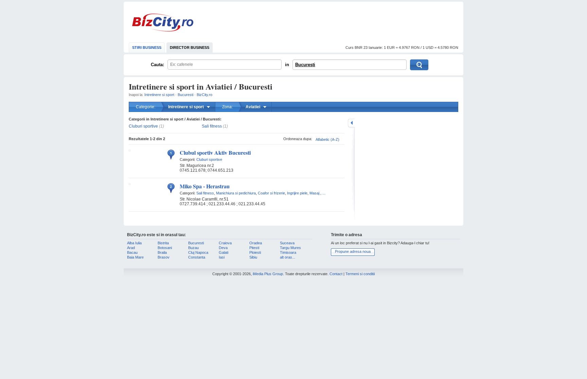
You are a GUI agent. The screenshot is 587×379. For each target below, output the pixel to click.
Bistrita (163, 243)
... (323, 193)
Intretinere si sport (159, 95)
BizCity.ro (162, 23)
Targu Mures (290, 248)
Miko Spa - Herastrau (205, 186)
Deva (223, 248)
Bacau (132, 252)
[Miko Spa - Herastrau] (129, 183)
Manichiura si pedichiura (236, 193)
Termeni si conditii (360, 274)
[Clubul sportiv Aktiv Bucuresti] (129, 150)
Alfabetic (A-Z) (327, 139)
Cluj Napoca (198, 252)
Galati (223, 252)
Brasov (164, 257)
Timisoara (288, 252)
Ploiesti (255, 252)
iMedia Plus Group (268, 274)
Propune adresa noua (353, 251)
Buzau (193, 248)
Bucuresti (305, 64)
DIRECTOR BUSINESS (189, 47)
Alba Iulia (134, 243)
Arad (131, 248)
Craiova (225, 243)
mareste (351, 123)
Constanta (196, 257)
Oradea (255, 243)
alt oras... (287, 257)
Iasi (222, 257)
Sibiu (253, 257)
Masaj (314, 193)
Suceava (287, 243)
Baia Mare (135, 257)
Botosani (165, 248)
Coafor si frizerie (271, 193)
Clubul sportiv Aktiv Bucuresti (215, 152)
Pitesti (254, 248)
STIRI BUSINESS (146, 47)
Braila (162, 252)
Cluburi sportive (143, 126)
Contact (336, 274)
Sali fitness (212, 126)
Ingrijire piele (297, 193)
